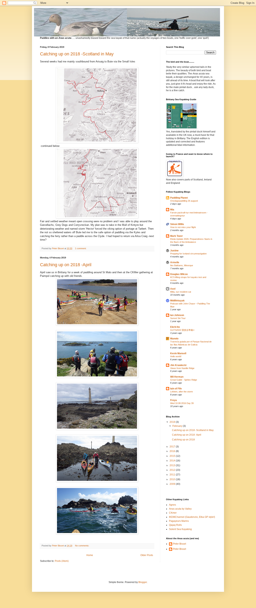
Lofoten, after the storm (181, 391)
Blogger (142, 582)
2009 (173, 484)
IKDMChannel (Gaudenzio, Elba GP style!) (192, 517)
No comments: (82, 545)
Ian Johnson (177, 315)
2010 (173, 479)
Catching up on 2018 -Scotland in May (77, 53)
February (177, 426)
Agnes (172, 504)
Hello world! (175, 356)
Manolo (174, 338)
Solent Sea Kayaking (180, 529)
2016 (173, 451)
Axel (172, 288)
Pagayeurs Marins (179, 521)
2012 (173, 470)
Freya (173, 400)
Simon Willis (177, 224)
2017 (173, 446)
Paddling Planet (179, 197)
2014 (173, 460)
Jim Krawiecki (178, 365)
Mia (172, 209)
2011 (173, 474)
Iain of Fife (176, 388)
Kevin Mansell (178, 353)
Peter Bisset (179, 543)
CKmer (173, 512)
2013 (173, 465)
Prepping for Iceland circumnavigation (188, 253)
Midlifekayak (177, 300)
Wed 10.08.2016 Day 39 (182, 403)
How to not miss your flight (183, 227)
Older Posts (146, 555)
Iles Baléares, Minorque (181, 265)
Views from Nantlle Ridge (182, 368)
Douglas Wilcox (179, 274)
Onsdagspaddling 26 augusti (184, 201)
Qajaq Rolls (175, 525)
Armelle (174, 262)
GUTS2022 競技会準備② (182, 330)
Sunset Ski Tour (178, 318)
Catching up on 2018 (183, 439)
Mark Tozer (176, 236)
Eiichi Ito (175, 327)
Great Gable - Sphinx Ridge (183, 380)
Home (89, 555)
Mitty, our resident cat (180, 292)
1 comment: (81, 248)
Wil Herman (176, 376)
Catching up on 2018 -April (65, 264)
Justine (174, 250)
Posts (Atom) (62, 561)
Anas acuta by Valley (180, 508)
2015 (173, 456)
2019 (173, 422)
